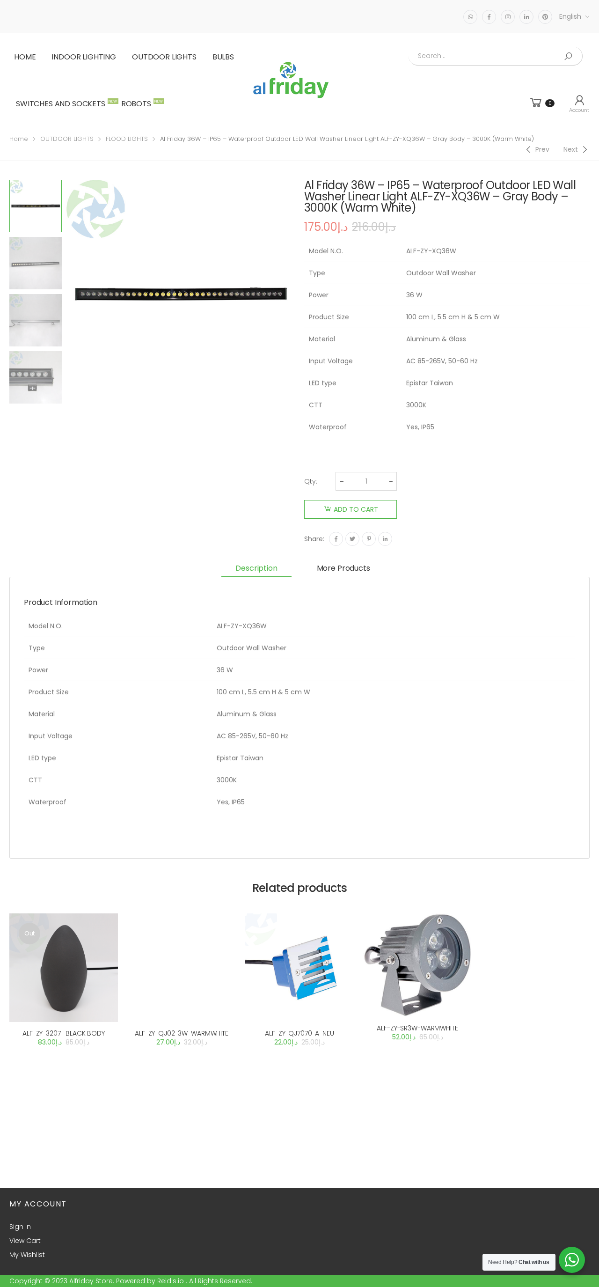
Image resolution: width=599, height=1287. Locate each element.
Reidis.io (170, 1281)
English (570, 16)
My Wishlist (27, 1254)
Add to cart (356, 509)
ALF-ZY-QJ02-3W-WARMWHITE (181, 1033)
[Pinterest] (369, 539)
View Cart (25, 1240)
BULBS (223, 56)
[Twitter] (352, 539)
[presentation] (65, 294)
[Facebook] (336, 539)
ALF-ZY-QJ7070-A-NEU (299, 1033)
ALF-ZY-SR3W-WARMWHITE (417, 1028)
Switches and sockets (65, 103)
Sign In (20, 1226)
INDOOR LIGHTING (83, 56)
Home (25, 56)
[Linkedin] (385, 539)
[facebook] (489, 17)
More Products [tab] (343, 568)
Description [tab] (256, 568)
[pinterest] (545, 17)
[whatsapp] (470, 17)
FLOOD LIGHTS (127, 138)
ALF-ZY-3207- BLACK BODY (63, 1033)
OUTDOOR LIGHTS (164, 56)
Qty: (310, 481)
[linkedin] (526, 17)
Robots (141, 103)
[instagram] (508, 17)
